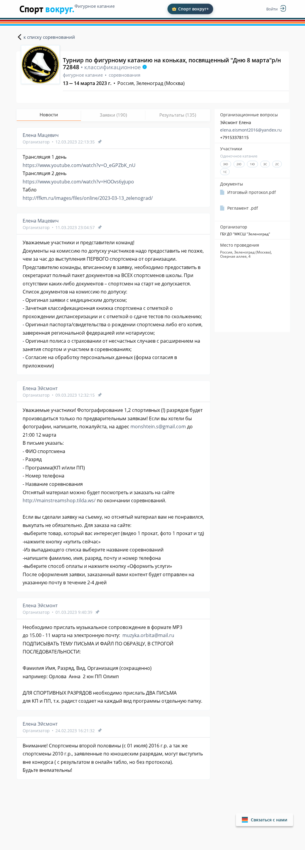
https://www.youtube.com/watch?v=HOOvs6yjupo (78, 181)
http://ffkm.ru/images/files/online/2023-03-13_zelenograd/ (88, 198)
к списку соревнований (49, 37)
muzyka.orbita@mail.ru (148, 635)
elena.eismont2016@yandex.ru (251, 129)
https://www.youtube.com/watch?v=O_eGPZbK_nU (79, 165)
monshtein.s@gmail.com (158, 426)
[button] (264, 819)
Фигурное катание (94, 6)
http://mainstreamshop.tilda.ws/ (59, 500)
